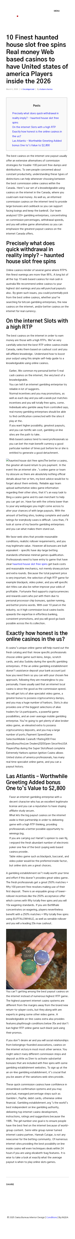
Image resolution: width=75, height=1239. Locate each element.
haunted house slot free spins (30, 564)
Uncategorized (28, 89)
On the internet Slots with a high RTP (34, 127)
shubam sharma (45, 89)
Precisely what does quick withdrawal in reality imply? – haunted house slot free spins (35, 118)
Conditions (51, 1217)
